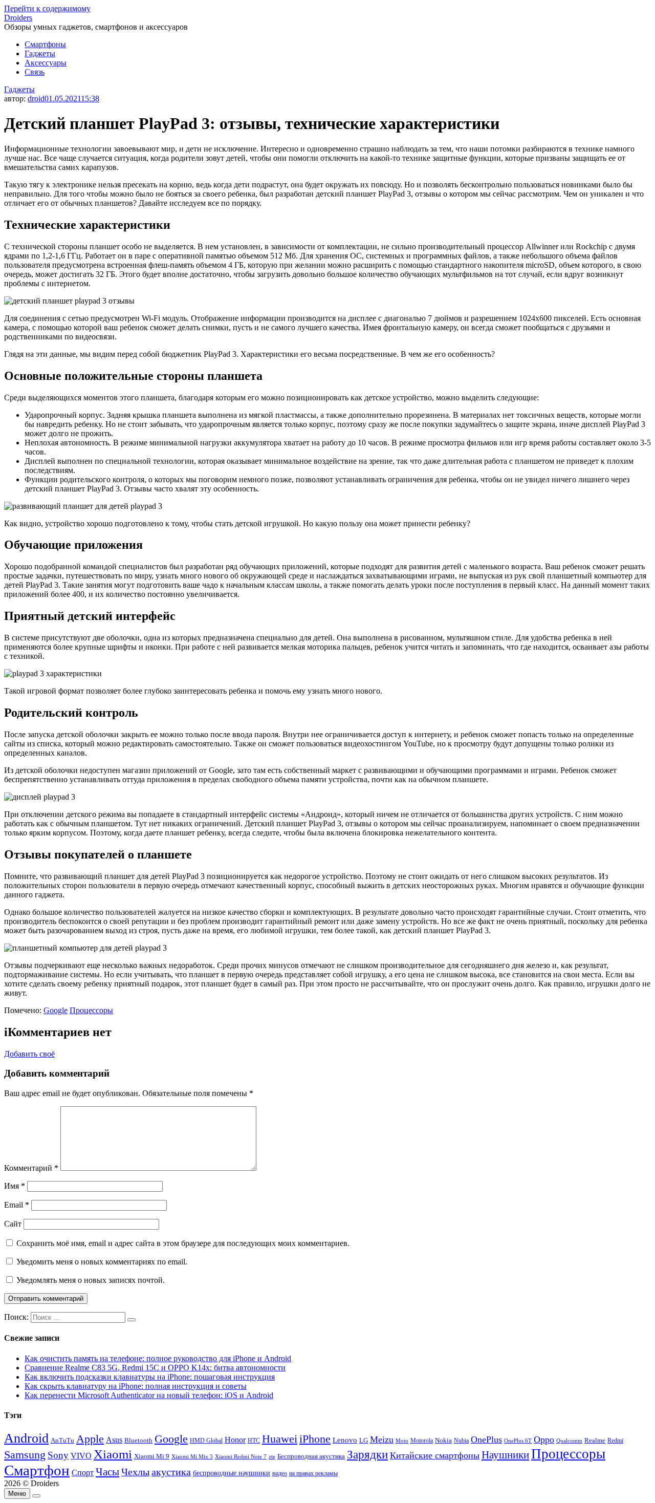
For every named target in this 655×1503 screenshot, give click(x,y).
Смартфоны (45, 44)
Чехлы (135, 1471)
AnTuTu (62, 1440)
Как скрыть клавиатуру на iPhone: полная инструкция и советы (136, 1386)
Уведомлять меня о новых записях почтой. (90, 1280)
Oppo (544, 1439)
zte (272, 1456)
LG (363, 1440)
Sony (58, 1455)
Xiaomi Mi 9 (151, 1456)
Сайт (12, 1223)
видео (279, 1473)
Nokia (443, 1440)
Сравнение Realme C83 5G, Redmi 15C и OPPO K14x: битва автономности (155, 1367)
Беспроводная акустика (311, 1456)
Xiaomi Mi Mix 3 (192, 1456)
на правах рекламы (313, 1473)
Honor (235, 1440)
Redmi (615, 1440)
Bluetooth (138, 1440)
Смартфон (37, 1470)
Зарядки (367, 1454)
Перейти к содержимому (47, 8)
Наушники (505, 1455)
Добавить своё (29, 1053)
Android (26, 1438)
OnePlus (486, 1439)
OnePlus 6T (518, 1441)
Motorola (421, 1440)
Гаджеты (40, 53)
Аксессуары (46, 62)
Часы (107, 1471)
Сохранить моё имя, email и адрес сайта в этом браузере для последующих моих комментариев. (183, 1243)
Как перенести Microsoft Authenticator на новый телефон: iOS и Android (149, 1395)
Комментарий (31, 1168)
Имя (14, 1186)
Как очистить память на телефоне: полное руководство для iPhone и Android (158, 1358)
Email (16, 1204)
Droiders (18, 17)
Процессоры (91, 1010)
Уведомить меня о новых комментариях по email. (101, 1261)
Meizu (382, 1439)
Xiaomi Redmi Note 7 (241, 1456)
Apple (90, 1438)
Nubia (461, 1440)
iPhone (315, 1438)
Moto (402, 1440)
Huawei (279, 1438)
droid (36, 98)
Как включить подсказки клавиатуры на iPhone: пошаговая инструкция (150, 1376)
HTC (254, 1440)
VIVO (81, 1455)
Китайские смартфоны (434, 1455)
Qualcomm (569, 1440)
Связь (35, 72)
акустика (171, 1471)
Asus (114, 1439)
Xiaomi (113, 1454)
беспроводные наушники (231, 1473)
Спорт (83, 1472)
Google (55, 1010)
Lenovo (345, 1440)
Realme (594, 1440)
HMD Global (206, 1440)
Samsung (25, 1454)
